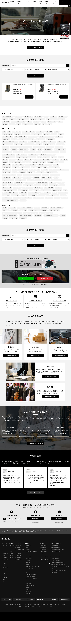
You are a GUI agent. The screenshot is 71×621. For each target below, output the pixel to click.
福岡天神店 (22, 218)
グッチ (39, 149)
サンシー (20, 159)
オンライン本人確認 (45, 559)
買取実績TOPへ (35, 76)
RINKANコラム (19, 559)
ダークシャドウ (25, 167)
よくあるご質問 (53, 2)
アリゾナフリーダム (7, 136)
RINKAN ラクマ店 (55, 553)
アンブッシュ (59, 136)
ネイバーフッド (6, 177)
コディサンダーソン (21, 154)
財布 (50, 124)
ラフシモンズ (55, 195)
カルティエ (5, 149)
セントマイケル (6, 167)
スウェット (33, 119)
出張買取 (11, 551)
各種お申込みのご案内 (45, 545)
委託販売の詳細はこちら (50, 376)
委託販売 (11, 555)
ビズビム (47, 180)
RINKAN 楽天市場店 (56, 547)
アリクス (61, 134)
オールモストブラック (16, 147)
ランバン (63, 195)
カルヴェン (59, 147)
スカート (42, 119)
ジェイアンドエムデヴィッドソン (42, 159)
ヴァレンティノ (50, 139)
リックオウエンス (7, 198)
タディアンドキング (54, 167)
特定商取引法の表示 (18, 604)
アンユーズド (6, 139)
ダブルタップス (6, 170)
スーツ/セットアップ (23, 119)
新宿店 (37, 208)
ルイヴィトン (17, 198)
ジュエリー (12, 119)
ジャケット (53, 116)
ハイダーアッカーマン (8, 180)
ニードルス (45, 175)
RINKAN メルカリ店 (56, 556)
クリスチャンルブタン (60, 149)
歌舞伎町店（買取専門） (56, 208)
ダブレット (15, 170)
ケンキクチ (55, 152)
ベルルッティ (17, 187)
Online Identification (45, 563)
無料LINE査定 (43, 549)
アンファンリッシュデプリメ (46, 136)
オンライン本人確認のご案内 (46, 556)
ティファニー (53, 170)
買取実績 (40, 2)
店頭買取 (11, 553)
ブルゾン (5, 124)
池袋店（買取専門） (54, 210)
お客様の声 (19, 555)
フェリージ (52, 182)
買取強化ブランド (27, 2)
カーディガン (38, 116)
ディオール (44, 170)
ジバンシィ (55, 159)
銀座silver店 (23, 210)
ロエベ (56, 198)
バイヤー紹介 (19, 557)
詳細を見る (29, 97)
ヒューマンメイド (56, 180)
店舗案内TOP (28, 545)
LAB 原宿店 (14, 210)
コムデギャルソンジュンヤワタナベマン (26, 157)
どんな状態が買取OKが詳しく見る (35, 443)
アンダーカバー (33, 136)
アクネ (56, 131)
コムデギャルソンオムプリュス (47, 154)
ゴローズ (54, 157)
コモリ (39, 157)
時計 (44, 124)
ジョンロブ (50, 162)
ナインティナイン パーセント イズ (32, 175)
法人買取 (11, 557)
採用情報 (63, 604)
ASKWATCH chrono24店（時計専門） (59, 570)
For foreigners (19, 561)
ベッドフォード (53, 185)
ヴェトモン (52, 141)
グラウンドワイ (48, 149)
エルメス (39, 144)
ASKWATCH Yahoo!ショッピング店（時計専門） (60, 567)
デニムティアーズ (63, 170)
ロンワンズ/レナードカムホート (10, 200)
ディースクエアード (34, 170)
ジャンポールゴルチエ (15, 162)
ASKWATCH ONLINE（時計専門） (58, 562)
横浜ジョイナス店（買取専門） (10, 215)
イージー (14, 139)
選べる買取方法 (12, 546)
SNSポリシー (36, 604)
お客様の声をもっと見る (35, 493)
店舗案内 (46, 2)
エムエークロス (18, 144)
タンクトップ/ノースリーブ (18, 121)
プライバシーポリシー (28, 604)
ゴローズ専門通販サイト (56, 560)
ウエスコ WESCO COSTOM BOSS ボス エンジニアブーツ (57, 85)
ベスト (11, 124)
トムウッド (22, 172)
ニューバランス (54, 175)
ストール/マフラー (51, 119)
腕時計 (4, 579)
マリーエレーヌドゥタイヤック (10, 192)
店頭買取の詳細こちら (60, 355)
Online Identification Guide (46, 561)
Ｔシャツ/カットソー (7, 116)
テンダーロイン (6, 172)
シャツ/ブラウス (62, 116)
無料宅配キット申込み (45, 553)
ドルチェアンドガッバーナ (9, 175)
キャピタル (13, 149)
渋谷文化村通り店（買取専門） (25, 208)
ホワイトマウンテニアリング (9, 190)
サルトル (5, 159)
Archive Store (54, 572)
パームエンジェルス (46, 177)
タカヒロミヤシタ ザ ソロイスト (39, 167)
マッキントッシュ (57, 190)
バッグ (43, 121)
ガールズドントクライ (39, 147)
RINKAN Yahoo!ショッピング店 (58, 549)
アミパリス (46, 134)
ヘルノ (62, 185)
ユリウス (24, 195)
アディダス (26, 134)
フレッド (45, 185)
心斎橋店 (63, 215)
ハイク (55, 177)
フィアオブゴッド (29, 182)
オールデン (5, 147)
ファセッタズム (18, 182)
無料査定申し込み (65, 2)
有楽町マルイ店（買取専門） (30, 213)
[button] (26, 278)
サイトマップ (57, 604)
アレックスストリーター (20, 136)
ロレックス (64, 198)
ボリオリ (58, 187)
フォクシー (11, 185)
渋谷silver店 (12, 208)
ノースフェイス (16, 177)
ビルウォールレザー (7, 182)
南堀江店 (5, 218)
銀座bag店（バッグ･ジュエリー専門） (37, 210)
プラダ (19, 185)
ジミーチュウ (64, 159)
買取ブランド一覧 (5, 546)
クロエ (38, 152)
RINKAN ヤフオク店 (56, 551)
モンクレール (15, 195)
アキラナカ (49, 131)
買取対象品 (19, 2)
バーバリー (36, 177)
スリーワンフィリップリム (44, 164)
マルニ (54, 192)
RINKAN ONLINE (55, 545)
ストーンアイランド (31, 164)
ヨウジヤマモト (32, 195)
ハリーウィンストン (20, 180)
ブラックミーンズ (28, 185)
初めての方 (12, 2)
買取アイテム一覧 (5, 568)
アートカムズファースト (28, 131)
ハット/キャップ (51, 121)
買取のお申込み (44, 551)
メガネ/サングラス (27, 124)
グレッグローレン (29, 152)
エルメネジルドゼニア (49, 144)
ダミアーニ (24, 170)
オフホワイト (28, 147)
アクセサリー (18, 116)
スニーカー (61, 119)
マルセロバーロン (33, 192)
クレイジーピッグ (18, 152)
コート (46, 116)
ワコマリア (23, 200)
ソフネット (15, 167)
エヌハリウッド (61, 141)
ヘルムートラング (7, 187)
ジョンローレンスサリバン (39, 162)
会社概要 (6, 604)
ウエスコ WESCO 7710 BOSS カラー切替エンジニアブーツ (23, 85)
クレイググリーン (7, 152)
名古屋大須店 (38, 215)
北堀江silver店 (13, 218)
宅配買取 (11, 548)
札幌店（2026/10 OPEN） (26, 215)
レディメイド (49, 198)
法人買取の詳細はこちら (50, 396)
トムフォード (31, 172)
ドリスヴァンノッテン (51, 172)
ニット (29, 121)
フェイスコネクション (42, 182)
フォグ (4, 185)
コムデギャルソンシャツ (8, 157)
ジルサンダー (59, 162)
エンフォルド (60, 144)
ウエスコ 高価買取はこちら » (35, 47)
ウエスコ (44, 141)
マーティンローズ (23, 190)
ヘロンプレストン (27, 187)
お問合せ (51, 604)
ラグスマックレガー (44, 195)
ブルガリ (37, 185)
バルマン (30, 180)
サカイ (60, 157)
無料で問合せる (35, 518)
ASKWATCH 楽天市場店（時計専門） (59, 564)
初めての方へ (19, 545)
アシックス (17, 134)
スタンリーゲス (6, 164)
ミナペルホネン (63, 192)
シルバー (4, 575)
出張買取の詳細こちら (11, 355)
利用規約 (11, 604)
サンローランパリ (5, 560)
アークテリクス (16, 131)
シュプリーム (26, 162)
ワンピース (37, 124)
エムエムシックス (29, 144)
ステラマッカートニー (18, 164)
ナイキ (19, 175)
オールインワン (28, 116)
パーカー (36, 121)
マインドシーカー (34, 190)
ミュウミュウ (6, 195)
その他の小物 (6, 121)
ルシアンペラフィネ (38, 198)
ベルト (18, 124)
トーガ (14, 172)
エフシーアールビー (7, 144)
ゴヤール (47, 157)
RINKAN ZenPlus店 (55, 558)
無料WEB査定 (43, 547)
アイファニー (40, 131)
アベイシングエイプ (36, 134)
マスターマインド (45, 190)
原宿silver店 (55, 91)
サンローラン (28, 159)
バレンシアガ (39, 180)
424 (4, 131)
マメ (65, 190)
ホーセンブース (38, 187)
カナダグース (50, 147)
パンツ (60, 121)
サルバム (12, 159)
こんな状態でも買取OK (20, 550)
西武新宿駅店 (45, 208)
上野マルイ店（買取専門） (46, 213)
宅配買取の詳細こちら (35, 355)
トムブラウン (40, 172)
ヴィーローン (23, 141)
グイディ (33, 149)
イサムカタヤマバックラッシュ (26, 139)
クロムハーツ (46, 152)
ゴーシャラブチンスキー (8, 154)
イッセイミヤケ (40, 139)
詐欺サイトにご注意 (44, 604)
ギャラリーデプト (24, 149)
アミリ (54, 134)
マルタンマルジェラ (45, 192)
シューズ (22, 93)
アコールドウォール (7, 134)
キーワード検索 (5, 65)
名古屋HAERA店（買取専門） (50, 215)
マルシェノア (23, 192)
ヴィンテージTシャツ (34, 141)
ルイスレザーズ (27, 198)
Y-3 (9, 131)
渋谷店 (19, 91)
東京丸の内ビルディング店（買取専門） (11, 213)
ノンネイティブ (27, 177)
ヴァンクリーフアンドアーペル (9, 141)
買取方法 (34, 2)
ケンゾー (63, 152)
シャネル (5, 162)
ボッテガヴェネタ (49, 187)
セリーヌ (56, 164)
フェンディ (61, 182)
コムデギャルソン (33, 154)
